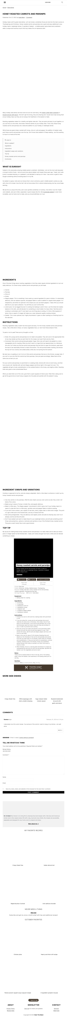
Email (4, 783)
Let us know (32, 668)
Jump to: (8, 140)
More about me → (33, 823)
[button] (17, 574)
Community (8, 159)
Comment (6, 755)
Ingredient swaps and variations (14, 151)
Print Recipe (22, 579)
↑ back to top (33, 1000)
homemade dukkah (48, 192)
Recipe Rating (7, 749)
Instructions (8, 148)
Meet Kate (56, 1010)
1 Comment (29, 17)
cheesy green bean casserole (50, 112)
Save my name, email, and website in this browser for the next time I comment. (28, 789)
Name (4, 777)
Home (4, 7)
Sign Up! (33, 913)
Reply (60, 730)
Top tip (7, 153)
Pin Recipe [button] (32, 579)
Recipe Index (10, 1010)
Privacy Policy (11, 1008)
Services (56, 1008)
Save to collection (44, 579)
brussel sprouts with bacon (10, 114)
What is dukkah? (9, 143)
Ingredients (8, 145)
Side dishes (10, 7)
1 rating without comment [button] (26, 737)
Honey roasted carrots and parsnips (15, 156)
